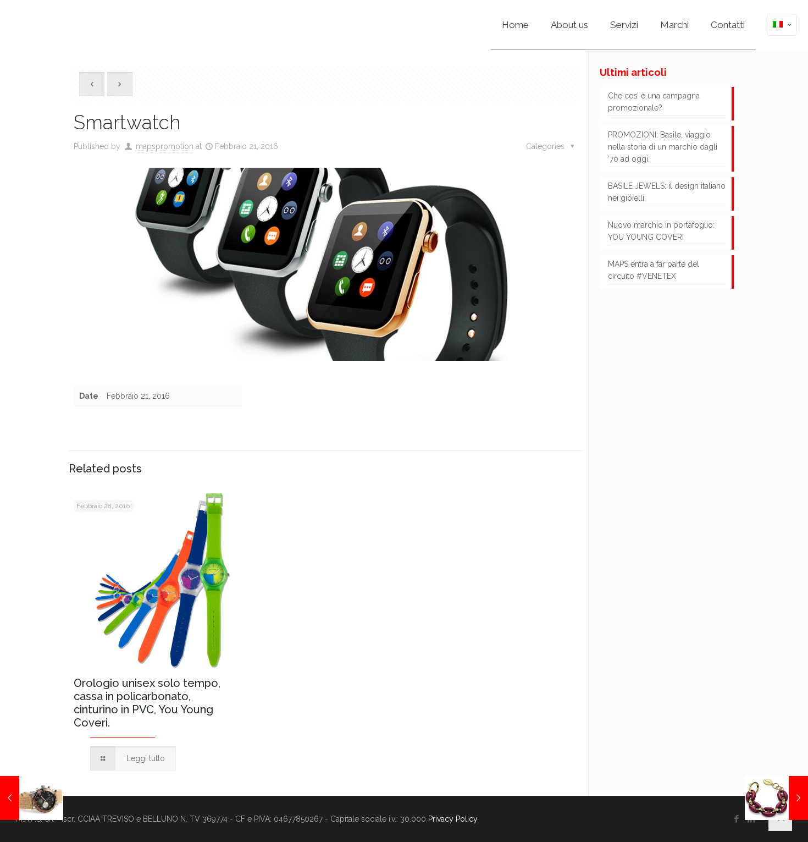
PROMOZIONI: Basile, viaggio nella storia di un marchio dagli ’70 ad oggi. (662, 146)
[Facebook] (737, 819)
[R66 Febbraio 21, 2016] (31, 798)
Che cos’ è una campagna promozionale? (654, 101)
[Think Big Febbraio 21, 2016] (776, 798)
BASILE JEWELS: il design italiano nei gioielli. (667, 191)
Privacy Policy (453, 819)
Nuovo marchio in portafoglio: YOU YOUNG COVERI (661, 231)
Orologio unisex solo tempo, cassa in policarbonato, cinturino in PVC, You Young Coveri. (147, 702)
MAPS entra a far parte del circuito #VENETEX (653, 270)
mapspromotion (164, 146)
